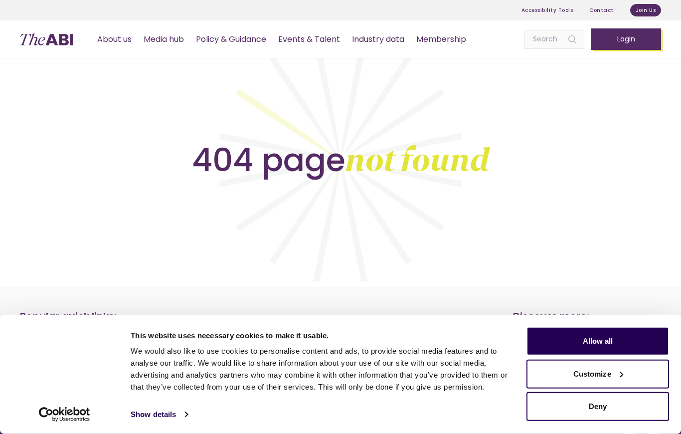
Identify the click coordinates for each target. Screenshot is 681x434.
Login (626, 39)
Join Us (646, 10)
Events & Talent (309, 39)
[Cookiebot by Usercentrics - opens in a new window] (64, 414)
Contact (601, 10)
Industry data (378, 39)
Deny (598, 406)
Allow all (598, 341)
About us (114, 39)
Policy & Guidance (231, 39)
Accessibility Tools (547, 10)
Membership (441, 39)
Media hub (164, 39)
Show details (153, 414)
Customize (592, 373)
